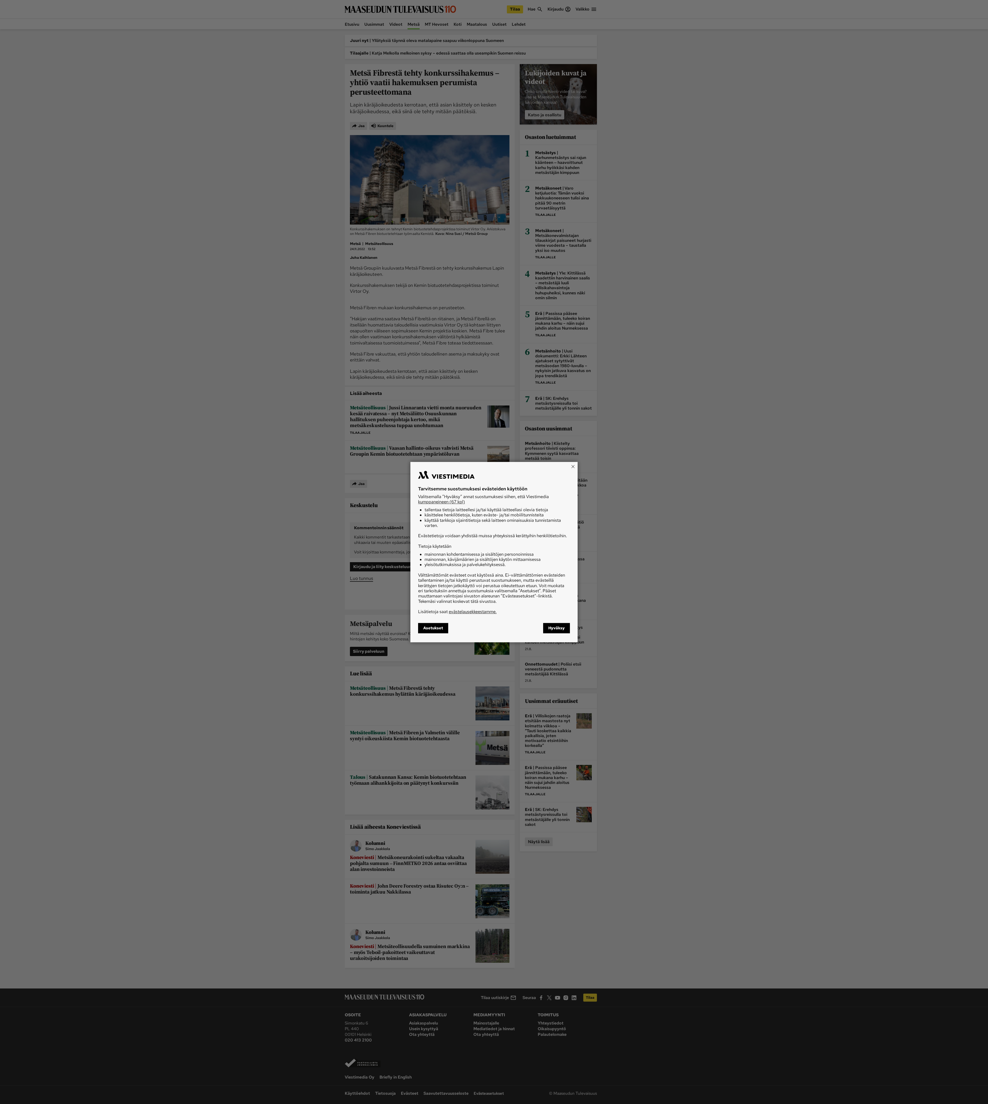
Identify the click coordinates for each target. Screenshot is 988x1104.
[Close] (573, 466)
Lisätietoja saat (457, 612)
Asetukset (433, 628)
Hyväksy (556, 628)
